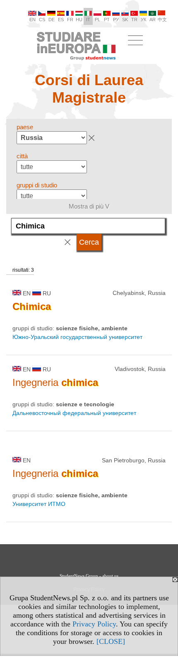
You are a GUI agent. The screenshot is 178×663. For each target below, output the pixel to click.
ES (61, 19)
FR (70, 19)
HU (79, 19)
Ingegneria (55, 382)
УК (143, 19)
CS (42, 19)
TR (134, 19)
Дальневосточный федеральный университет (74, 413)
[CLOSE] (110, 641)
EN (32, 19)
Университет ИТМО (38, 504)
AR (152, 19)
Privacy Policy (94, 624)
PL (97, 19)
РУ (116, 19)
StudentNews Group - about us (89, 575)
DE (51, 19)
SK (125, 19)
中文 (162, 19)
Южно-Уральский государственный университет (77, 337)
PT (107, 19)
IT (88, 19)
